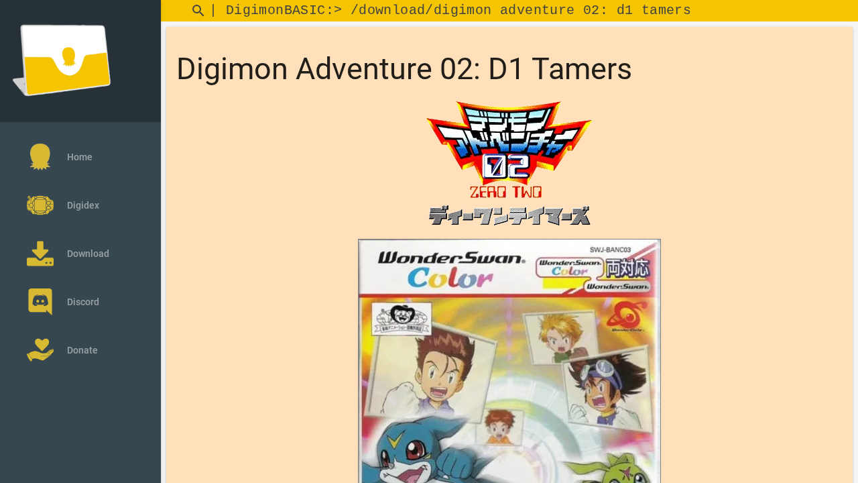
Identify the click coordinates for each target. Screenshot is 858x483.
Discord (83, 302)
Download (88, 253)
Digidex (83, 205)
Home (80, 157)
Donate (82, 350)
